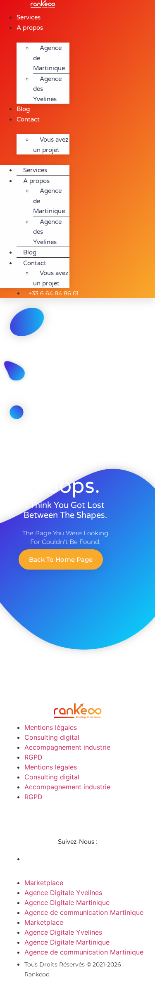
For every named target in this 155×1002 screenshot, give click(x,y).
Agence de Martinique (49, 58)
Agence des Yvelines (47, 89)
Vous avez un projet (50, 145)
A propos (30, 27)
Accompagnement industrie (67, 747)
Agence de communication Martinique (83, 912)
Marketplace (43, 883)
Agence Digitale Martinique (67, 902)
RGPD (33, 757)
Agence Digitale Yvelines (63, 892)
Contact (28, 119)
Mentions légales (50, 727)
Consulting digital (51, 737)
